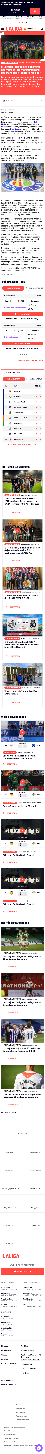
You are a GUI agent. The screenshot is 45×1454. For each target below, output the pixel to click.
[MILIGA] (41, 29)
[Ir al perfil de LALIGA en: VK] (35, 1395)
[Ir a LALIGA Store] (22, 22)
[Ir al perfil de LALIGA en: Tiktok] (29, 1395)
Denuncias (19, 1405)
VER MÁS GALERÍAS (8, 1113)
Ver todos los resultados (30, 361)
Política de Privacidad (11, 1438)
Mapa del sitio (20, 1408)
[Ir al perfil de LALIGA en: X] (16, 1395)
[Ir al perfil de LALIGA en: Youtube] (41, 1395)
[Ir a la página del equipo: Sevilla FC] (10, 391)
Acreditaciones (21, 1412)
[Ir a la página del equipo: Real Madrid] (10, 423)
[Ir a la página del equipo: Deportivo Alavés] (10, 402)
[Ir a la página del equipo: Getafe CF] (10, 428)
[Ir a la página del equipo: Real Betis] (10, 396)
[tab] (13, 288)
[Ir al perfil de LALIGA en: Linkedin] (22, 1395)
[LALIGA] (14, 29)
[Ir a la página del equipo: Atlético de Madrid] (10, 407)
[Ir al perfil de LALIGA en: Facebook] (3, 1395)
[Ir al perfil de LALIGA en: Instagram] (10, 1395)
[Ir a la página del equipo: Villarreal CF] (10, 434)
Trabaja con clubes (22, 1419)
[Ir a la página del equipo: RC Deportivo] (10, 439)
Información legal (10, 1434)
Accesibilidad (8, 1431)
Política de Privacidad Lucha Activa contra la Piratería (22, 1445)
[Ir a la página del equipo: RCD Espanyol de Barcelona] (10, 418)
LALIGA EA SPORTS (13, 288)
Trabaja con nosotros (23, 1416)
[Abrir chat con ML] (39, 1448)
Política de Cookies (10, 1442)
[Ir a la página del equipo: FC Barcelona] (10, 412)
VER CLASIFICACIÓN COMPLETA (21, 445)
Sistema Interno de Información (14, 1427)
